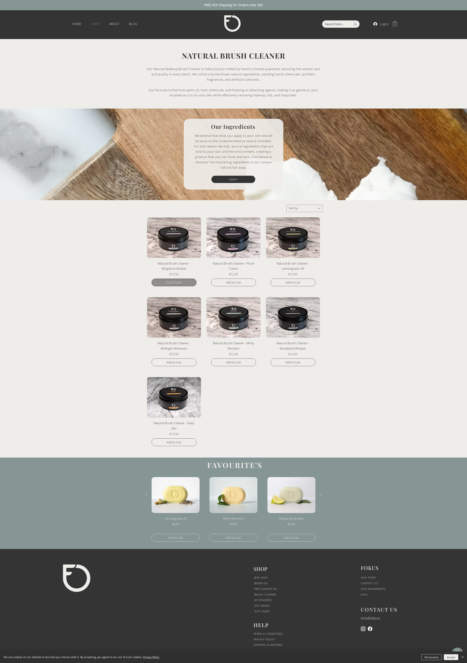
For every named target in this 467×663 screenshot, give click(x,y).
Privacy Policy (151, 657)
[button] (395, 23)
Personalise (431, 657)
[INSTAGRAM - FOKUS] (363, 629)
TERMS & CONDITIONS (268, 633)
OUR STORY (368, 577)
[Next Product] (321, 495)
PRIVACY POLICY (265, 639)
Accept (451, 657)
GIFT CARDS (262, 611)
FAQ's (364, 594)
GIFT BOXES (262, 605)
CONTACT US (369, 583)
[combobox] (304, 208)
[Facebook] (370, 629)
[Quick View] (176, 495)
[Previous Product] (146, 495)
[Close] (462, 657)
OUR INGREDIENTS (373, 589)
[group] (233, 509)
